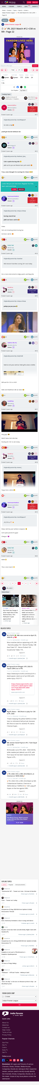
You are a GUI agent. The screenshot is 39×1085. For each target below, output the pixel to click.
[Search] (24, 2)
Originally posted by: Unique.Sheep (15, 211)
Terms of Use (7, 1032)
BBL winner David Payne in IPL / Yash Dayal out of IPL (22, 744)
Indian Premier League (12, 24)
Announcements (20, 885)
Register (35, 2)
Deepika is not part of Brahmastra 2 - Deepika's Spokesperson (14, 953)
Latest (4, 885)
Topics (19, 6)
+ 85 (36, 287)
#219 (36, 512)
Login (29, 2)
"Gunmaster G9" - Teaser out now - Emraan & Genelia (19, 891)
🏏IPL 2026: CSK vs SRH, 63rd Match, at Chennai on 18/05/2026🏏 (20, 775)
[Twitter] (7, 1060)
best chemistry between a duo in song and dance (17, 920)
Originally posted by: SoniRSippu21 (15, 120)
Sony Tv (5, 1050)
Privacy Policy (6, 1035)
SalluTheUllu (21, 797)
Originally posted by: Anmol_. (13, 467)
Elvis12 (32, 966)
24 (25, 583)
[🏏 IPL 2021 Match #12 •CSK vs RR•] (2, 70)
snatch (32, 923)
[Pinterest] (18, 1060)
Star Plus (5, 1043)
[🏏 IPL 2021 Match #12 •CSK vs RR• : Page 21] (5, 70)
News (4, 6)
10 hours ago (21, 934)
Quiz (26, 6)
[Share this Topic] (14, 87)
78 (30, 583)
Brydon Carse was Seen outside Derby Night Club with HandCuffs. (19, 931)
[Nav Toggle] (2, 2)
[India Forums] (10, 2)
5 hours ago (25, 903)
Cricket (6, 927)
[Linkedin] (21, 1060)
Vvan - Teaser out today (9, 900)
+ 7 (36, 343)
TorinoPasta (31, 957)
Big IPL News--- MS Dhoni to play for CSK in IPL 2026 (21, 713)
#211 (36, 114)
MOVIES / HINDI (25, 608)
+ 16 (36, 143)
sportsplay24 (21, 734)
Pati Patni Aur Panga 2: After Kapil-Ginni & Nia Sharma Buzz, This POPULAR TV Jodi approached (10, 615)
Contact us (6, 1027)
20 (12, 583)
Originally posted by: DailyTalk (13, 356)
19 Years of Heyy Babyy (9, 963)
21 (16, 583)
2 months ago (12, 658)
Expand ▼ (22, 652)
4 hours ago (24, 894)
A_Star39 (31, 914)
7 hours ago (22, 957)
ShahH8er (31, 945)
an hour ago (25, 966)
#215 (36, 296)
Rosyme (32, 903)
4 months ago (12, 703)
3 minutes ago (25, 923)
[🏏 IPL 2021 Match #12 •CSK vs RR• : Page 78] (36, 70)
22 (19, 583)
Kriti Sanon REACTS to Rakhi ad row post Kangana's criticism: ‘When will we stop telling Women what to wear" (29, 616)
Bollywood (7, 888)
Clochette (31, 894)
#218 (36, 462)
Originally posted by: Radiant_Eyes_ (15, 156)
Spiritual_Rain (21, 658)
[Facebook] (3, 1060)
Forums (11, 6)
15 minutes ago (23, 914)
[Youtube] (10, 1060)
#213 (36, 205)
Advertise (5, 1025)
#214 (36, 253)
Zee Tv (4, 1045)
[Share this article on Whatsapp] (25, 87)
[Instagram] (14, 1060)
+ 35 (36, 195)
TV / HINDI (5, 608)
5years (6, 77)
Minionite (31, 975)
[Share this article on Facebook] (17, 87)
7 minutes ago (23, 975)
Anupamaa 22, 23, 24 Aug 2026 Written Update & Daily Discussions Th (19, 942)
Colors (4, 1047)
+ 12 (36, 401)
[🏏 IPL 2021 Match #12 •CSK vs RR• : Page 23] (33, 70)
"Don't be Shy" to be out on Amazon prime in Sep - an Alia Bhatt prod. (19, 983)
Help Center (6, 1030)
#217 (36, 409)
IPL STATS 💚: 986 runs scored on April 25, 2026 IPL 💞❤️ (22, 636)
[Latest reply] (27, 658)
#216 (36, 351)
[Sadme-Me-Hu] (12, 77)
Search (35, 66)
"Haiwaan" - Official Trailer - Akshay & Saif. (16, 972)
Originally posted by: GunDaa (13, 258)
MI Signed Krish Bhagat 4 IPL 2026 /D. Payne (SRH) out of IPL (20, 667)
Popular (11, 885)
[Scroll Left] (3, 98)
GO (26, 70)
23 (22, 583)
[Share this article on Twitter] (21, 87)
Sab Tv (4, 1052)
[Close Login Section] (36, 186)
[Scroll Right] (36, 98)
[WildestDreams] (3, 77)
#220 (36, 556)
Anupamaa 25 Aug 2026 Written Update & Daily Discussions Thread (17, 910)
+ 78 (36, 104)
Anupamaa (7, 907)
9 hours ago (24, 945)
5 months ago (12, 766)
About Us (5, 1023)
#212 (36, 151)
